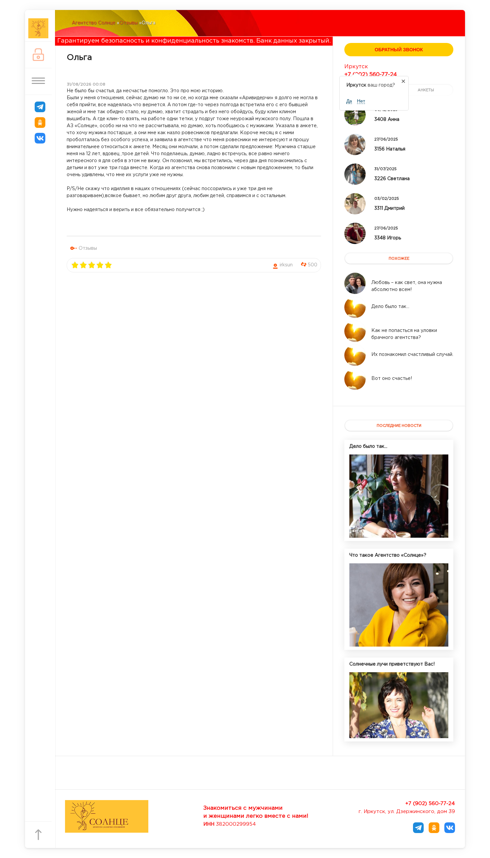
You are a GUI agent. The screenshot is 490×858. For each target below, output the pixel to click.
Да (349, 101)
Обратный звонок (399, 49)
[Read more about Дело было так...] (355, 307)
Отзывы (88, 248)
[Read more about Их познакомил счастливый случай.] (355, 355)
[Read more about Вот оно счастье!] (355, 379)
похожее (399, 258)
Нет (361, 101)
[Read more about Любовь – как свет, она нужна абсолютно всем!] (355, 283)
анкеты (426, 90)
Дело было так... (368, 446)
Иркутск (356, 66)
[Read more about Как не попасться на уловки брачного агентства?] (355, 331)
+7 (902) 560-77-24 (370, 74)
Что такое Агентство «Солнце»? (387, 555)
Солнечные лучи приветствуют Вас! (392, 664)
